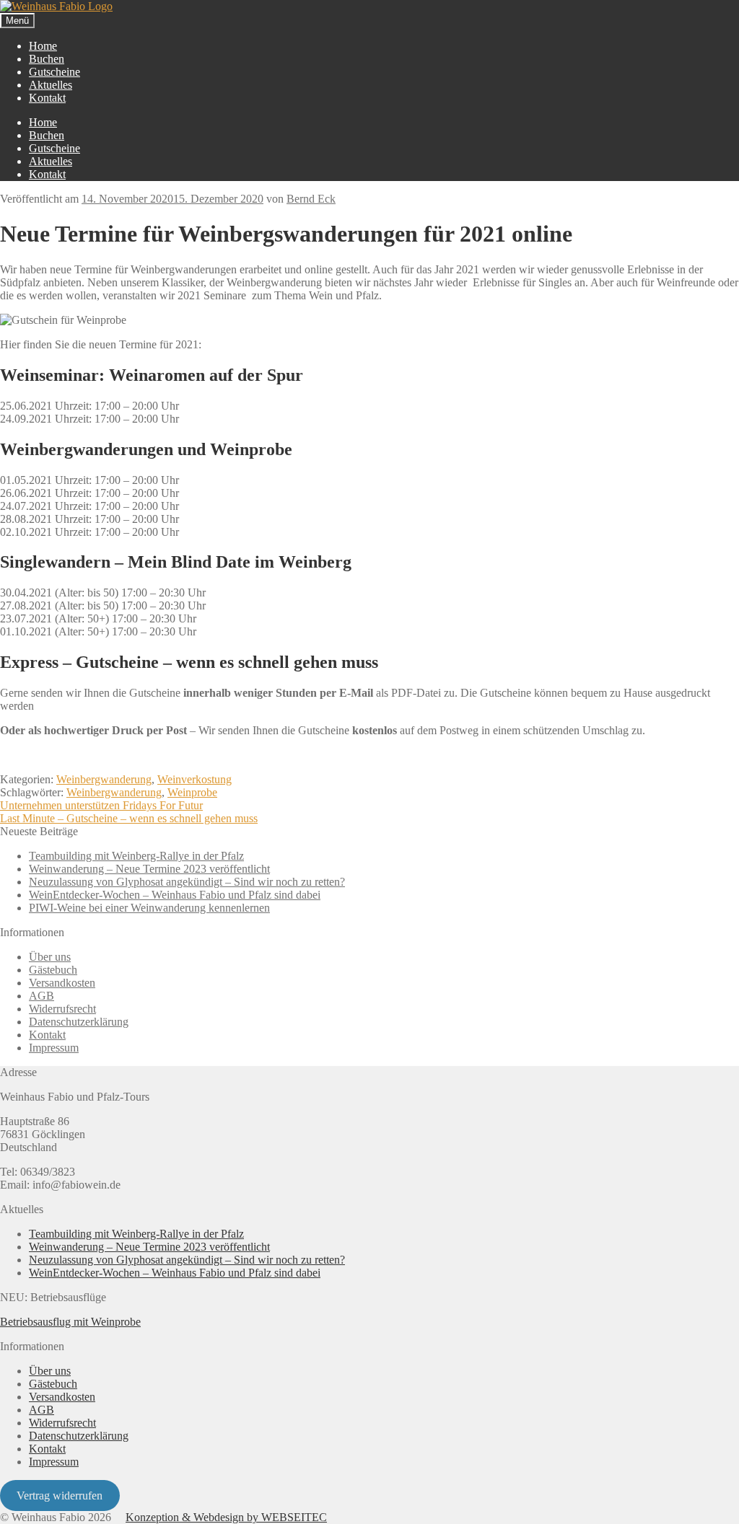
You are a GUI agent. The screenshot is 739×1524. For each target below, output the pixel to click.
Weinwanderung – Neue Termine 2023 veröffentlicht (149, 869)
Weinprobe (192, 792)
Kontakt (47, 98)
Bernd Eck (311, 199)
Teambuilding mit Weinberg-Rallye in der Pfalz (136, 856)
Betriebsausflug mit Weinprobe (70, 1322)
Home (43, 46)
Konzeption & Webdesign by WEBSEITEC (226, 1517)
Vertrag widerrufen (59, 1495)
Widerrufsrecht (62, 1009)
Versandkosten (62, 983)
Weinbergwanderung (104, 779)
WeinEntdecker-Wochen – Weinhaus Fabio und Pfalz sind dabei (174, 895)
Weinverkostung (194, 779)
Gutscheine (54, 72)
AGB (41, 996)
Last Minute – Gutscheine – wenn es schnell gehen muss (129, 818)
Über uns (50, 957)
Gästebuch (53, 970)
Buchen (46, 59)
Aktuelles (50, 85)
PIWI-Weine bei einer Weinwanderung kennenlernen (149, 908)
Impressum (54, 1047)
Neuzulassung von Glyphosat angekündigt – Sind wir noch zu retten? (187, 882)
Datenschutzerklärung (78, 1022)
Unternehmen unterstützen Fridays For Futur (101, 805)
